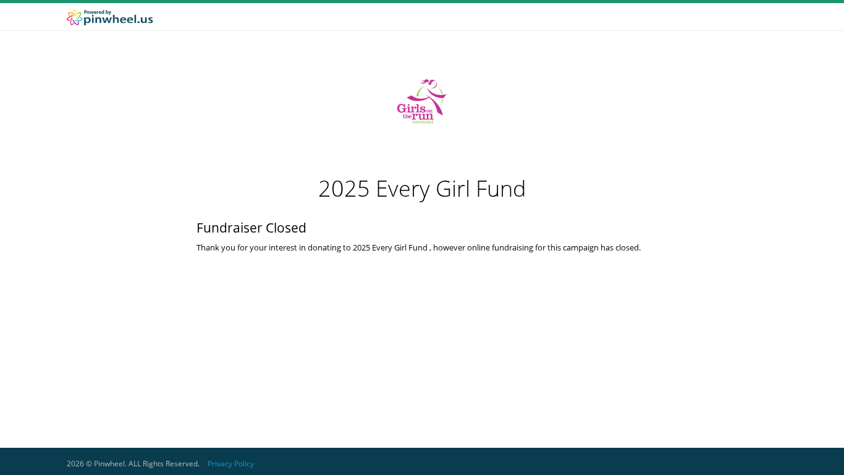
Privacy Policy (231, 463)
